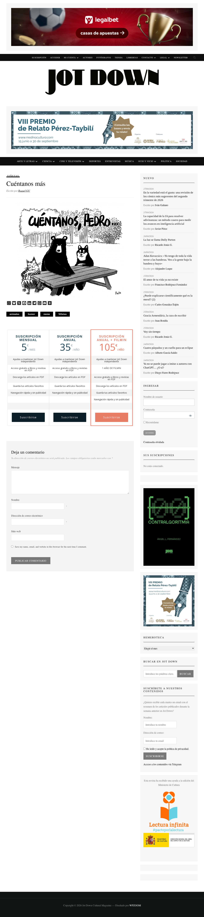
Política (166, 161)
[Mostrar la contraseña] (189, 415)
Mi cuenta (70, 57)
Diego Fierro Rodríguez (167, 372)
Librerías (132, 57)
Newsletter (181, 57)
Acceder (55, 57)
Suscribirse (28, 417)
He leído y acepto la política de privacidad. (167, 748)
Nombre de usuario (153, 396)
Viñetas (13, 175)
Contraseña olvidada (153, 442)
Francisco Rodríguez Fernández (171, 284)
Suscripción (39, 57)
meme (47, 314)
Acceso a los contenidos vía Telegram (162, 764)
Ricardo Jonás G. (163, 244)
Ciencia (47, 161)
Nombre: (147, 717)
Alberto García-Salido (166, 352)
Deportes (95, 161)
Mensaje (15, 467)
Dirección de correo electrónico (27, 515)
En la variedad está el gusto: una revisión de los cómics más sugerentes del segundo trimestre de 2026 (168, 196)
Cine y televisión (70, 161)
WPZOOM (135, 905)
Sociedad (181, 161)
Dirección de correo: (153, 732)
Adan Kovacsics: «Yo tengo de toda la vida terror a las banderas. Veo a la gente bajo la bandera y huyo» (167, 259)
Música (129, 161)
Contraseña (149, 409)
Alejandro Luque (163, 268)
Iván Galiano (161, 205)
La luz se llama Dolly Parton (159, 239)
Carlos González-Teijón (167, 304)
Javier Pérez (161, 228)
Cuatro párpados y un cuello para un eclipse (168, 347)
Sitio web (16, 531)
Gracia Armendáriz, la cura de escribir (164, 315)
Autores (88, 57)
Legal (163, 57)
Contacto (147, 57)
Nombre (15, 499)
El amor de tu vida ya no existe (160, 279)
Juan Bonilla (161, 320)
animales (14, 314)
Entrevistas (112, 161)
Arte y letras (26, 161)
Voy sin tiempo (151, 331)
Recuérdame (152, 422)
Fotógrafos (103, 57)
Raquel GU (24, 190)
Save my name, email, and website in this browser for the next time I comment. (51, 546)
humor (31, 314)
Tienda (119, 57)
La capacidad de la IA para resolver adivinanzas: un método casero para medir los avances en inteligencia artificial (167, 220)
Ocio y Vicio (145, 161)
